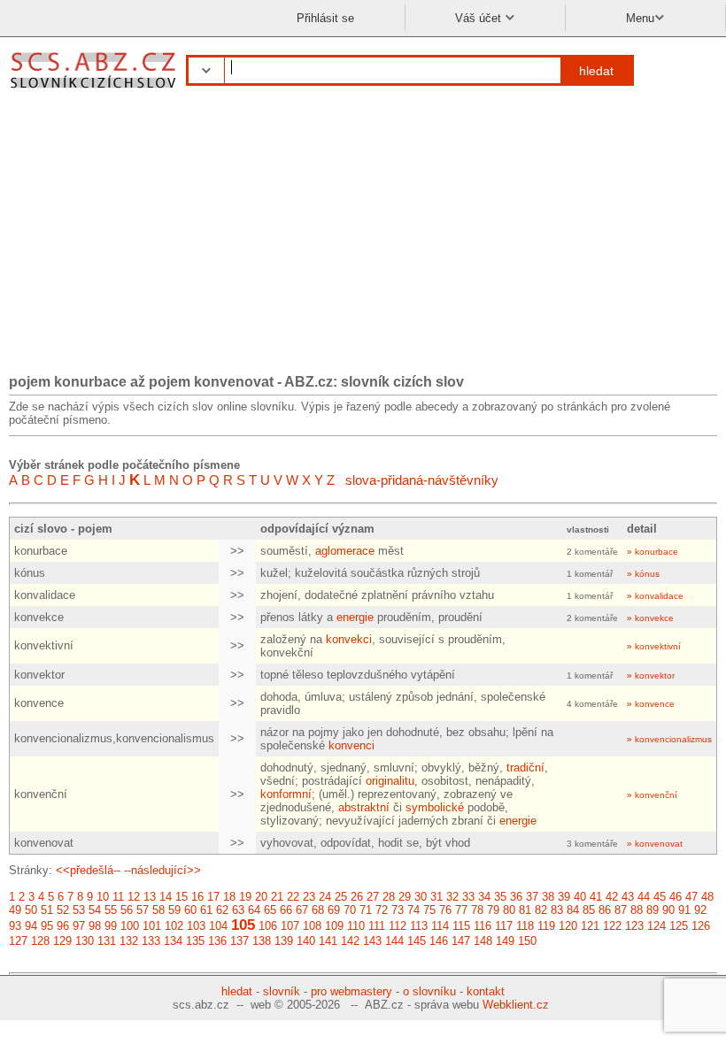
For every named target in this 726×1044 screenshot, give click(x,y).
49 (15, 910)
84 (573, 910)
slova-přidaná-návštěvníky (422, 479)
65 (270, 910)
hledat (596, 71)
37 (532, 896)
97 (79, 926)
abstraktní (364, 807)
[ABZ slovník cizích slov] (95, 90)
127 (18, 941)
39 (564, 896)
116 (482, 926)
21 (277, 896)
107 (290, 926)
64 (254, 910)
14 (165, 896)
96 (63, 926)
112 (397, 926)
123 (634, 926)
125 (678, 926)
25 (341, 896)
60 (190, 910)
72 (381, 910)
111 (376, 926)
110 (356, 926)
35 (500, 896)
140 (306, 941)
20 (261, 896)
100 (129, 926)
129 (62, 941)
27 (373, 896)
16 (197, 896)
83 (557, 910)
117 (504, 926)
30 (420, 896)
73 (397, 910)
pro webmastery (351, 991)
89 (652, 910)
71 (365, 910)
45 (659, 896)
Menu (640, 18)
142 (350, 941)
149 (505, 941)
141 (328, 941)
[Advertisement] (363, 237)
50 (31, 910)
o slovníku (429, 991)
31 (436, 896)
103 (196, 926)
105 (243, 925)
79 (493, 910)
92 (700, 910)
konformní (286, 794)
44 (643, 896)
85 (589, 910)
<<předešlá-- (88, 870)
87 (620, 910)
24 (325, 896)
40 (580, 896)
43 (628, 896)
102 (174, 926)
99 (110, 926)
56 (126, 910)
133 (151, 941)
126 (700, 926)
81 (525, 910)
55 (110, 910)
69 (334, 910)
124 (656, 926)
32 (452, 896)
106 (268, 926)
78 (477, 910)
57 (142, 910)
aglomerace (345, 550)
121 (590, 926)
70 (350, 910)
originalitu (390, 780)
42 (612, 896)
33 (468, 896)
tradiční (525, 767)
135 (195, 941)
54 (95, 910)
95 (47, 926)
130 (84, 941)
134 (173, 941)
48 (707, 896)
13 (149, 896)
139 (283, 941)
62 (222, 910)
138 (261, 941)
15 (181, 896)
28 (388, 896)
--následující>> (162, 870)
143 (372, 941)
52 (63, 910)
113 (419, 926)
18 (229, 896)
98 (95, 926)
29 (404, 896)
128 (40, 941)
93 (15, 926)
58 (158, 910)
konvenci (351, 745)
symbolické (434, 807)
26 (357, 896)
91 (684, 910)
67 (302, 910)
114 (440, 926)
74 (413, 910)
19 (245, 896)
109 (334, 926)
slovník (281, 991)
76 (445, 910)
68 (318, 910)
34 (484, 896)
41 (596, 896)
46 (675, 896)
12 (133, 896)
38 (548, 896)
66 (286, 910)
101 (152, 926)
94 (31, 926)
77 (461, 910)
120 (568, 926)
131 (106, 941)
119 (546, 926)
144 (394, 941)
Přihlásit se (325, 18)
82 (541, 910)
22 (293, 896)
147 (461, 941)
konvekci (349, 639)
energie (355, 617)
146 (438, 941)
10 (103, 896)
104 (218, 926)
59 (174, 910)
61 (206, 910)
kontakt (486, 991)
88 (636, 910)
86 (605, 910)
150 (527, 941)
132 (129, 941)
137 (239, 941)
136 (217, 941)
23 (309, 896)
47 (691, 896)
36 (516, 896)
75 (429, 910)
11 (118, 896)
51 (47, 910)
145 (416, 941)
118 (525, 926)
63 (238, 910)
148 (483, 941)
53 (79, 910)
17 (213, 896)
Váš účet (480, 18)
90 (668, 910)
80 (509, 910)
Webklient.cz (516, 1004)
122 (612, 926)
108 (312, 926)
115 (461, 926)
